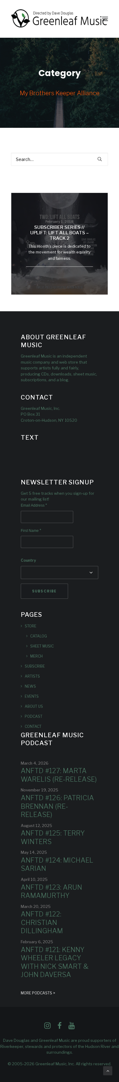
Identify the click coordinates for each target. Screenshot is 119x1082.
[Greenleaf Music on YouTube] (71, 1027)
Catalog (38, 636)
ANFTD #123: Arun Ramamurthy (51, 891)
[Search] (59, 159)
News (30, 686)
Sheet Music (42, 646)
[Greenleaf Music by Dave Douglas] (59, 19)
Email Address (34, 505)
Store (30, 626)
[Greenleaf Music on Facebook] (47, 1027)
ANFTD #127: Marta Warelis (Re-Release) (59, 775)
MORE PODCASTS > (38, 993)
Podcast (33, 716)
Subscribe (35, 666)
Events (32, 696)
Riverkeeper (11, 1046)
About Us (34, 706)
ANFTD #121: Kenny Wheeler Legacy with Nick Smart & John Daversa (54, 962)
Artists (32, 676)
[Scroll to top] (107, 1070)
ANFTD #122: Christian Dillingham (42, 922)
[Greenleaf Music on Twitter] (59, 1027)
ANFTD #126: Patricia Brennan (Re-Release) (57, 806)
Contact (33, 726)
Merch (36, 656)
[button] (105, 19)
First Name (31, 531)
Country (28, 560)
